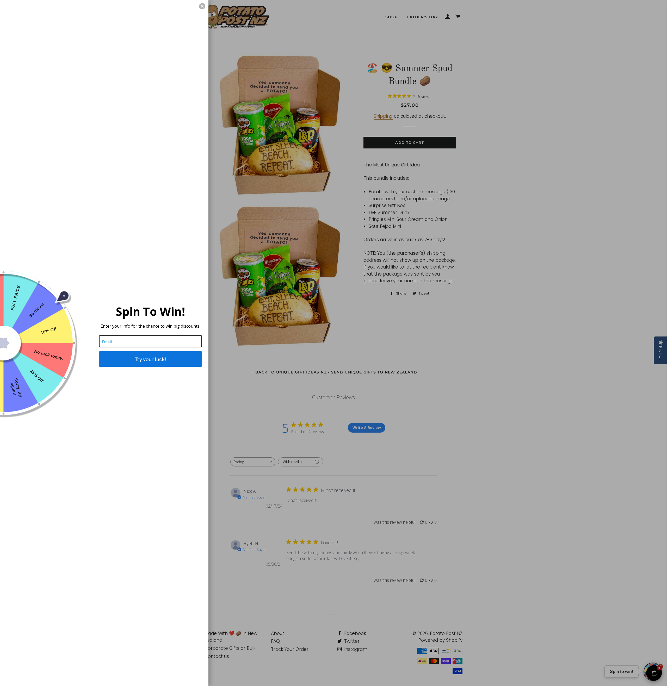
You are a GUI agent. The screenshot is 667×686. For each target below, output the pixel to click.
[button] (202, 6)
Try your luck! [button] (150, 359)
